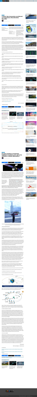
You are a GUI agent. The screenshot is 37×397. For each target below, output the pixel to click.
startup (8, 108)
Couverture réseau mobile (23, 396)
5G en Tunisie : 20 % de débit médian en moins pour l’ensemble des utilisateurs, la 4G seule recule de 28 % (12, 118)
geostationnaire (10, 357)
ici (16, 181)
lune (17, 357)
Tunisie (11, 108)
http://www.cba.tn (11, 99)
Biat (6, 108)
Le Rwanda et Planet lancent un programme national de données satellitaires (5, 367)
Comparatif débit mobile (29, 396)
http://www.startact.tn (8, 101)
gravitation (15, 357)
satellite (22, 357)
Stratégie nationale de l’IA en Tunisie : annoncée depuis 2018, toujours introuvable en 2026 (20, 117)
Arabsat (7, 357)
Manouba (19, 357)
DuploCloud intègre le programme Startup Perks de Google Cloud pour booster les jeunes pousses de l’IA (5, 118)
